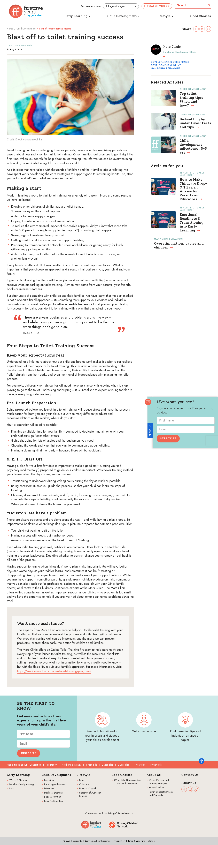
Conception (35, 764)
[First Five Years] (26, 11)
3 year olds (123, 764)
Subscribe (168, 438)
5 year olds (155, 764)
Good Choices (122, 775)
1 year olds (91, 764)
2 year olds (107, 764)
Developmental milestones (170, 62)
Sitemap (151, 840)
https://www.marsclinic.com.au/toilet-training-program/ (54, 671)
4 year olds (139, 764)
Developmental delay (166, 65)
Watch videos (159, 6)
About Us (153, 775)
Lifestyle (83, 775)
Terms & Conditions (136, 840)
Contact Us (189, 775)
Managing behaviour (166, 68)
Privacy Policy (119, 840)
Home (10, 28)
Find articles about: (91, 6)
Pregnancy (51, 764)
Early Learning (18, 775)
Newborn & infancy (71, 764)
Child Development (26, 28)
